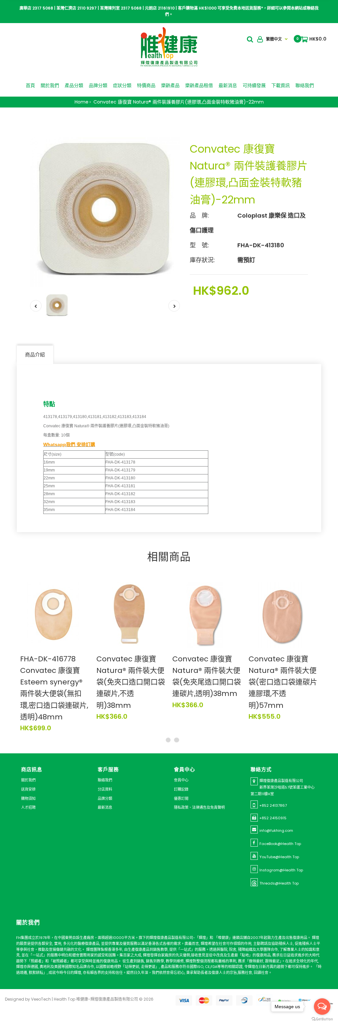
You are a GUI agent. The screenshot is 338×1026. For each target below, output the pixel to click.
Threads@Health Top (279, 883)
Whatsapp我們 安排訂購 (69, 444)
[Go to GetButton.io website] (322, 1019)
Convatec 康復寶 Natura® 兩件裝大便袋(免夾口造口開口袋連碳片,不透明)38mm (130, 682)
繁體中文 (274, 39)
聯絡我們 (105, 780)
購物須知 (28, 798)
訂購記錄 (181, 789)
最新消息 (105, 807)
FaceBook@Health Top (280, 843)
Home (81, 102)
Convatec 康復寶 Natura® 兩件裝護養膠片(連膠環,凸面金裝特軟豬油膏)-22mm (178, 102)
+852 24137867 (273, 805)
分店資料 (105, 789)
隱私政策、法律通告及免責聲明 (199, 807)
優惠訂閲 (181, 798)
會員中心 (181, 780)
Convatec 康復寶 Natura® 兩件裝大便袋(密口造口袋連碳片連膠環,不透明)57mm (283, 682)
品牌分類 (105, 798)
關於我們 (28, 780)
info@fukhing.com (276, 830)
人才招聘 (28, 807)
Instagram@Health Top (281, 870)
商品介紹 (35, 354)
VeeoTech (41, 999)
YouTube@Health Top (279, 857)
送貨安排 (28, 789)
